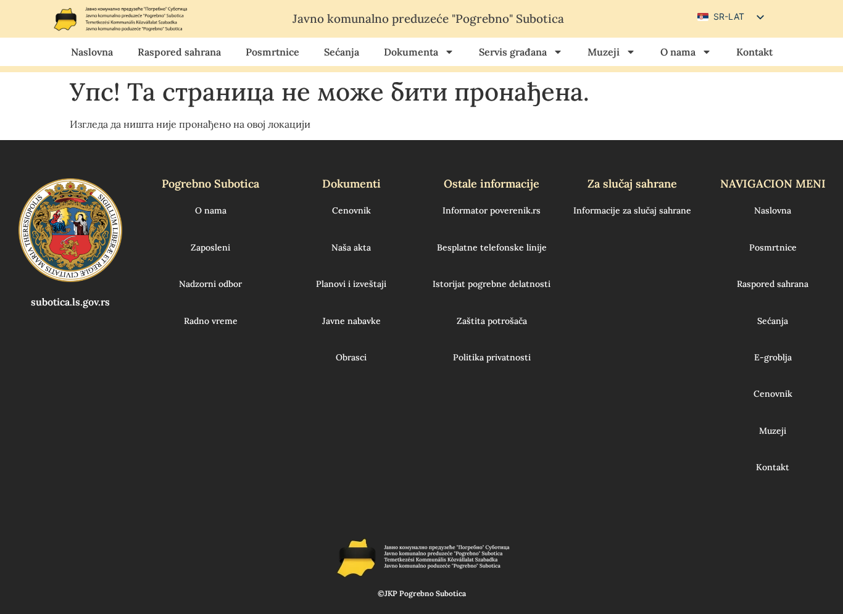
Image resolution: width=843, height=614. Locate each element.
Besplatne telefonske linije (492, 247)
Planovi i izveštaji (351, 283)
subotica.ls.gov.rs (70, 302)
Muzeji (604, 52)
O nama (678, 52)
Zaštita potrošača (492, 320)
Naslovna (92, 52)
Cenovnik (351, 210)
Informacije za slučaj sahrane (632, 210)
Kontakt (754, 52)
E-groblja (773, 357)
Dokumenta (411, 52)
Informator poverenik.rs (491, 210)
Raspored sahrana (179, 52)
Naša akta (351, 247)
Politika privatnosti (492, 357)
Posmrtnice (272, 52)
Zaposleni (210, 247)
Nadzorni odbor (210, 283)
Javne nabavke (351, 320)
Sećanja (341, 52)
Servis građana (513, 52)
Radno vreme (211, 320)
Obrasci (351, 357)
